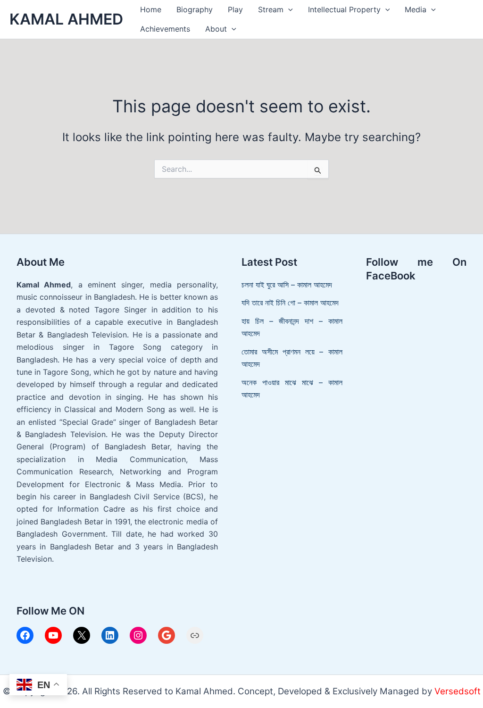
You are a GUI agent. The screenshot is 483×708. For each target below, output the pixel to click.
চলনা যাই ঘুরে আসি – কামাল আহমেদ (287, 284)
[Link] (194, 635)
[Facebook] (25, 635)
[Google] (166, 635)
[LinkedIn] (109, 635)
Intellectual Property (344, 9)
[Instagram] (138, 635)
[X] (81, 635)
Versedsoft (457, 691)
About (216, 29)
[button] (288, 9)
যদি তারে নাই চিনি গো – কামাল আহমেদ (290, 302)
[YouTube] (53, 635)
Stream (270, 9)
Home (150, 9)
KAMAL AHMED (66, 19)
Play (235, 9)
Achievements (165, 29)
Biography (194, 9)
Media (415, 9)
